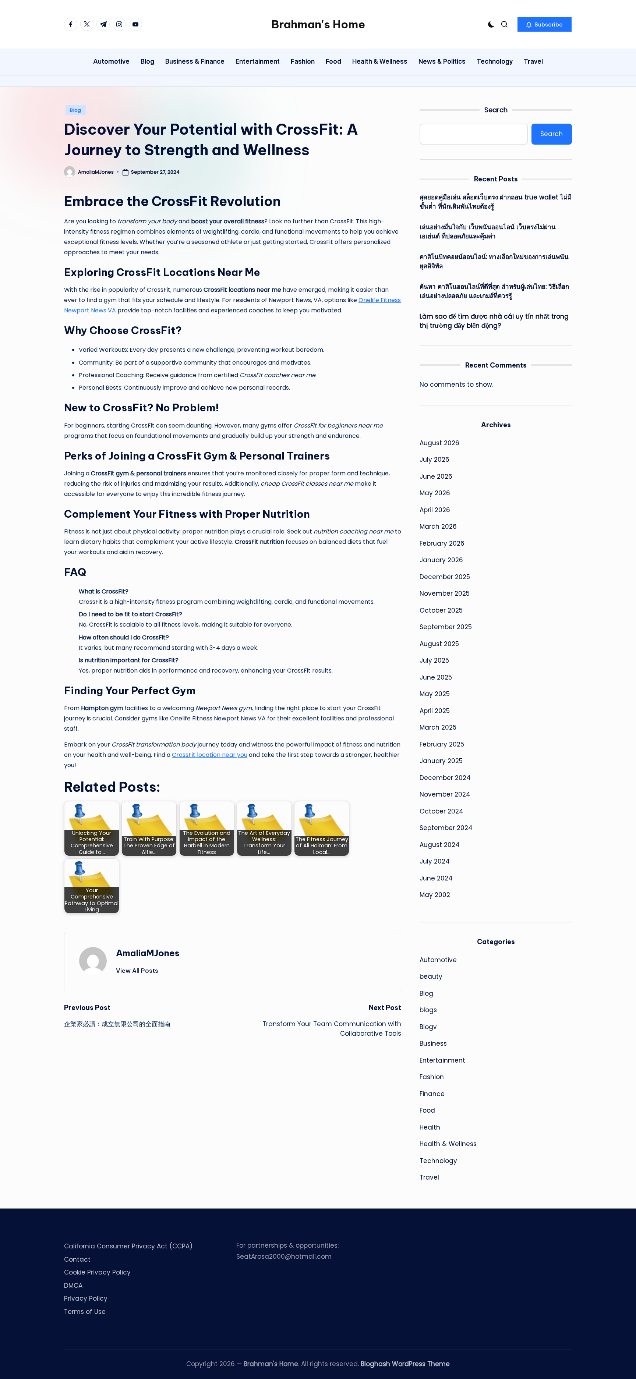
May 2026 (435, 493)
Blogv (428, 1026)
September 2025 (446, 627)
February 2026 (442, 543)
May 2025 (435, 694)
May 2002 (435, 894)
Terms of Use (85, 1311)
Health (430, 1127)
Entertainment (442, 1060)
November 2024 (445, 794)
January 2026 (441, 560)
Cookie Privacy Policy (97, 1272)
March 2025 (438, 727)
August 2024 (440, 844)
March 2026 (438, 526)
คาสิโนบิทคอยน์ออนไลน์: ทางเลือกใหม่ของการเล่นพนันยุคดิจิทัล (494, 261)
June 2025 (436, 677)
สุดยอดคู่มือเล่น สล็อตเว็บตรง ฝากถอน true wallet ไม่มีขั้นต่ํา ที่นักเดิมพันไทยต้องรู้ (496, 202)
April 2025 (435, 710)
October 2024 (441, 811)
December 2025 (445, 576)
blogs (428, 1010)
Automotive (438, 960)
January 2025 (441, 760)
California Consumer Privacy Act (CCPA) (128, 1246)
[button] (544, 24)
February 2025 (442, 744)
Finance (432, 1093)
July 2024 (435, 861)
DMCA (73, 1285)
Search (496, 109)
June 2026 (436, 476)
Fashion (432, 1077)
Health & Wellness (448, 1143)
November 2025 (445, 593)
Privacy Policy (85, 1298)
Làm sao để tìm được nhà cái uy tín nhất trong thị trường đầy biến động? (494, 321)
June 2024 (436, 878)
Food (427, 1110)
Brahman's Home (318, 24)
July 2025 (434, 660)
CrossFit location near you (209, 755)
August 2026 (439, 443)
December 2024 (445, 777)
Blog (75, 110)
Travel (429, 1177)
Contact (77, 1259)
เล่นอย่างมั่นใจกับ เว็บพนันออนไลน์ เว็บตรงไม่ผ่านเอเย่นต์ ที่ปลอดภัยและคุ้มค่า (488, 232)
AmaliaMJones (148, 952)
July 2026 (434, 459)
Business (433, 1043)
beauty (431, 976)
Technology (438, 1160)
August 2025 (439, 643)
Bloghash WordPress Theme (405, 1363)
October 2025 (441, 610)
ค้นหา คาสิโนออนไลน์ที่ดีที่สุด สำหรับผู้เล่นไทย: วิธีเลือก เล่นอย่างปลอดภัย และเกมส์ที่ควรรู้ (494, 291)
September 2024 (446, 827)
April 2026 (435, 510)
